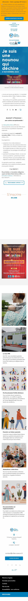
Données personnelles (8, 581)
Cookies (4, 584)
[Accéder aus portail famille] (19, 44)
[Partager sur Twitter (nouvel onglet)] (10, 110)
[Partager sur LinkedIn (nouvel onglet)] (13, 110)
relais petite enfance (8, 125)
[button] (13, 43)
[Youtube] (16, 565)
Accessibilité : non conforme (10, 589)
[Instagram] (12, 565)
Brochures (6, 594)
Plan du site (5, 586)
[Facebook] (8, 565)
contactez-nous (14, 558)
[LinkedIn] (20, 565)
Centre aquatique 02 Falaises (14, 18)
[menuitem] (14, 25)
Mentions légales (7, 578)
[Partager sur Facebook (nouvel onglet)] (7, 110)
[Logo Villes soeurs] (14, 530)
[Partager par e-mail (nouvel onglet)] (16, 110)
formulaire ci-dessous (7, 176)
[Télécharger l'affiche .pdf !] (14, 262)
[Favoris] (11, 43)
